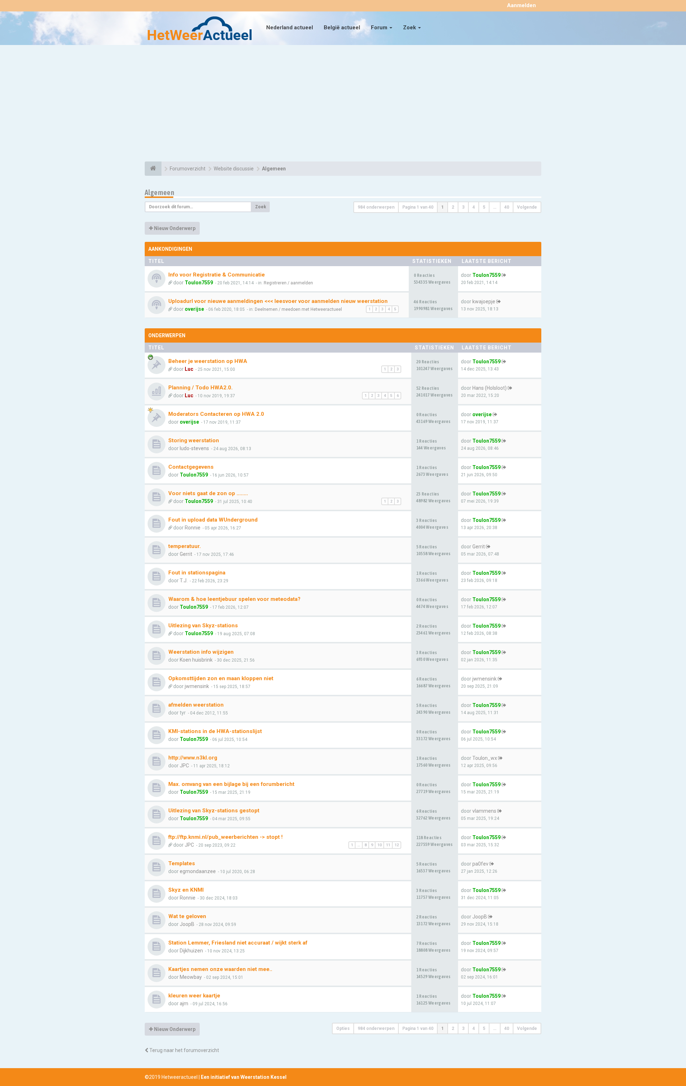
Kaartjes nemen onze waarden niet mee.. (220, 969)
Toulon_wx (484, 758)
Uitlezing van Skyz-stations (203, 625)
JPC (184, 765)
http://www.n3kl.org (192, 757)
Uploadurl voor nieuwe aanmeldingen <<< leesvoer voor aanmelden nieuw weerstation (278, 301)
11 (388, 845)
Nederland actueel (289, 27)
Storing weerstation (193, 440)
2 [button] (453, 207)
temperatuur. (184, 546)
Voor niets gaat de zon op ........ (208, 493)
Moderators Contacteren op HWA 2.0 (216, 414)
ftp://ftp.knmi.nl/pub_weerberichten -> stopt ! (225, 837)
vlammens (484, 811)
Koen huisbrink (196, 660)
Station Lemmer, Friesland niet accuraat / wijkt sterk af (237, 943)
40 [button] (506, 207)
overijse (194, 309)
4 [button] (473, 207)
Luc (189, 369)
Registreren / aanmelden (288, 282)
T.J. (184, 580)
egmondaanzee (198, 871)
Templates (181, 863)
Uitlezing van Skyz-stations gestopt (213, 810)
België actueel (342, 27)
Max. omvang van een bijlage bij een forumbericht (231, 784)
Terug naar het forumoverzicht (183, 1050)
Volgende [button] (527, 207)
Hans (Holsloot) (489, 388)
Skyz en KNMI (186, 890)
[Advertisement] (343, 104)
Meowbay (191, 977)
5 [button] (484, 207)
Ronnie (192, 527)
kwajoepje (483, 301)
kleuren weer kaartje (194, 995)
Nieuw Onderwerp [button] (174, 228)
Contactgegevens (191, 467)
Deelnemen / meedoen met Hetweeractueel (298, 309)
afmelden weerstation (196, 705)
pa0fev (480, 864)
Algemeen (159, 192)
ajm (184, 1003)
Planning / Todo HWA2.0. (200, 387)
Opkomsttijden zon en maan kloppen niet (220, 678)
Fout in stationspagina (196, 572)
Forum (380, 27)
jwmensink (197, 686)
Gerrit (186, 554)
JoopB (187, 924)
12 (396, 845)
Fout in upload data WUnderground (213, 520)
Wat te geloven (187, 916)
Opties (343, 1028)
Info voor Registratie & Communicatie (216, 275)
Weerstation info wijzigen (201, 652)
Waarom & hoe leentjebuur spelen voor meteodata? (234, 599)
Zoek (410, 27)
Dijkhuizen (191, 950)
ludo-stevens (194, 448)
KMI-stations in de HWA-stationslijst (215, 731)
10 (379, 845)
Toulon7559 (199, 282)
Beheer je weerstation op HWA (207, 361)
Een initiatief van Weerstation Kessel (244, 1077)
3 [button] (463, 207)
